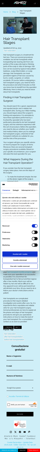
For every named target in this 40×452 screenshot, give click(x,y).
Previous (9, 327)
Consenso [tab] (6, 190)
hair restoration (10, 51)
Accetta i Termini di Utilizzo (19, 396)
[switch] (35, 232)
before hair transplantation (14, 340)
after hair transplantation (13, 337)
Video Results (33, 450)
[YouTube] (25, 432)
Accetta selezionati (20, 260)
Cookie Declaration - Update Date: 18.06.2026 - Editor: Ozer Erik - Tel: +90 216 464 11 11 (20, 444)
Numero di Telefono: (15, 376)
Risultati (23, 450)
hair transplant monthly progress (19, 272)
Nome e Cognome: (14, 356)
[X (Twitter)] (15, 432)
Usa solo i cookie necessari (20, 266)
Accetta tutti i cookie (20, 254)
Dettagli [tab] (15, 190)
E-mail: (9, 366)
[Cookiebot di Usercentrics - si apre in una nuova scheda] (29, 184)
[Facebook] (20, 432)
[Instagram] (11, 432)
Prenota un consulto (9, 450)
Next (17, 327)
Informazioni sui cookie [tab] (30, 190)
